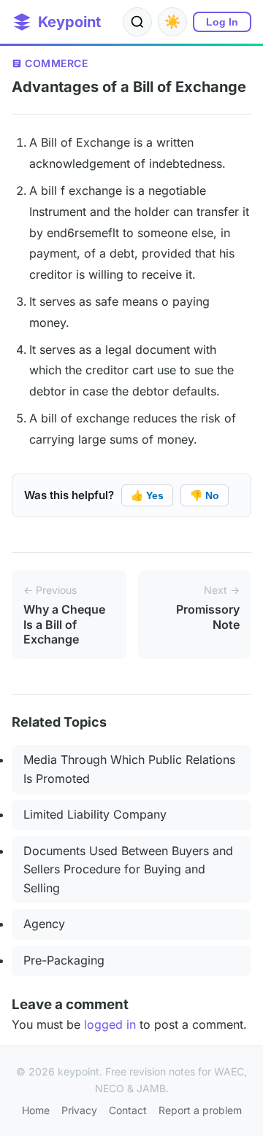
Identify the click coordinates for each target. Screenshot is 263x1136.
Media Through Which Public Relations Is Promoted (129, 769)
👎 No (204, 495)
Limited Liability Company (95, 814)
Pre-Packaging (63, 960)
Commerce (56, 63)
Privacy (79, 1110)
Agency (44, 923)
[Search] (137, 21)
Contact (128, 1110)
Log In (222, 22)
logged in (110, 1024)
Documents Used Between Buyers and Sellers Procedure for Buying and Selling (128, 869)
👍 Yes (147, 495)
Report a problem (200, 1110)
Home (36, 1110)
